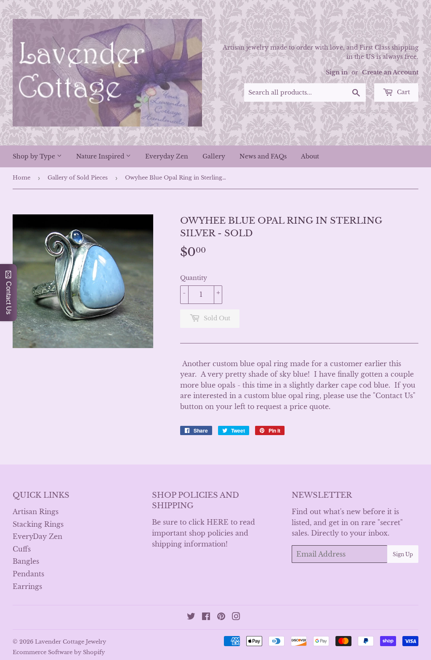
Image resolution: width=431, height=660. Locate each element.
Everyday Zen (166, 156)
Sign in (337, 72)
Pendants (28, 574)
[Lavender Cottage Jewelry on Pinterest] (221, 617)
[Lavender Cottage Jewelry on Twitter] (191, 617)
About (310, 156)
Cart (402, 92)
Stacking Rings (38, 524)
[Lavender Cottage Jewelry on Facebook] (206, 617)
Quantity (193, 278)
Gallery (213, 156)
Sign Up (403, 554)
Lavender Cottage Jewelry (70, 641)
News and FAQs (263, 156)
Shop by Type (35, 156)
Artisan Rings (36, 511)
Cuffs (22, 549)
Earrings (27, 586)
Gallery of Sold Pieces (78, 177)
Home (21, 177)
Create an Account (390, 72)
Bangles (26, 561)
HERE (218, 522)
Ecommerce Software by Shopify (59, 652)
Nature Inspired (101, 156)
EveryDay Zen (37, 536)
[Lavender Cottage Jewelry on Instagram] (236, 617)
